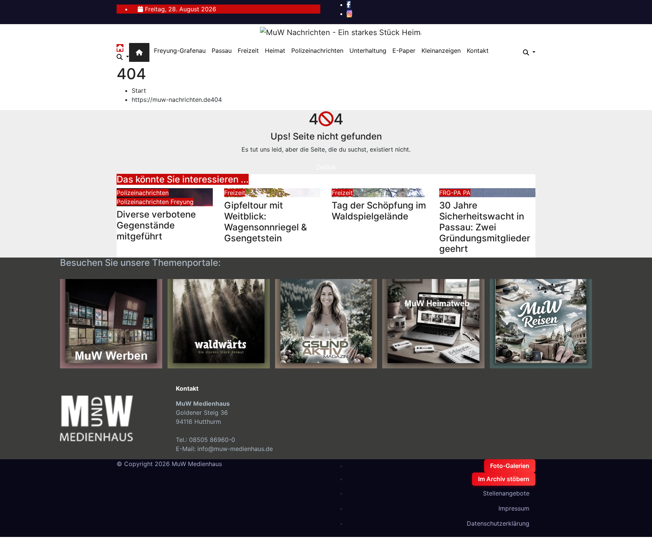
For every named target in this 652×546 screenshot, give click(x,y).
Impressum (513, 508)
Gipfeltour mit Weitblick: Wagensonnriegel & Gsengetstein (265, 221)
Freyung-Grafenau (180, 50)
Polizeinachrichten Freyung (155, 202)
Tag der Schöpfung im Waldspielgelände (379, 211)
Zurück (326, 167)
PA (467, 192)
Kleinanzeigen (441, 50)
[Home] (139, 52)
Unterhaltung (367, 50)
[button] (123, 57)
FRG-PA (451, 192)
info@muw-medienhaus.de (235, 448)
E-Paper (403, 50)
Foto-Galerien (509, 465)
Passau (222, 50)
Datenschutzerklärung (498, 523)
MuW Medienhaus (197, 464)
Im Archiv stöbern (503, 479)
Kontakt (478, 50)
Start (139, 90)
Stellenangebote (506, 493)
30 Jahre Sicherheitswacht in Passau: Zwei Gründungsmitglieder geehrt (484, 227)
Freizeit (248, 50)
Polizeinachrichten (317, 50)
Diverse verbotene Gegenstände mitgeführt (156, 225)
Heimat (275, 50)
